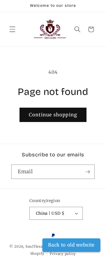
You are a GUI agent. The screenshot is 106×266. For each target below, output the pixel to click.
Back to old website (71, 245)
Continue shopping (53, 115)
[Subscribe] (87, 172)
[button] (12, 29)
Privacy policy (63, 254)
